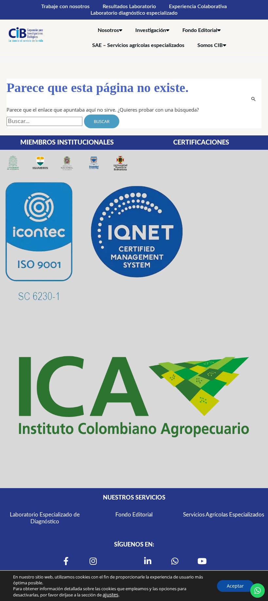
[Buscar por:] (45, 121)
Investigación (150, 30)
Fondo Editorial (199, 30)
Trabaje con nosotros (65, 6)
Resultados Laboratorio (129, 6)
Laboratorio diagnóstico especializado (134, 13)
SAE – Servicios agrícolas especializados (138, 45)
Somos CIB (210, 45)
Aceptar (235, 586)
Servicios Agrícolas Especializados (223, 514)
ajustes (110, 594)
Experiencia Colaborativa (198, 6)
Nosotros (108, 30)
